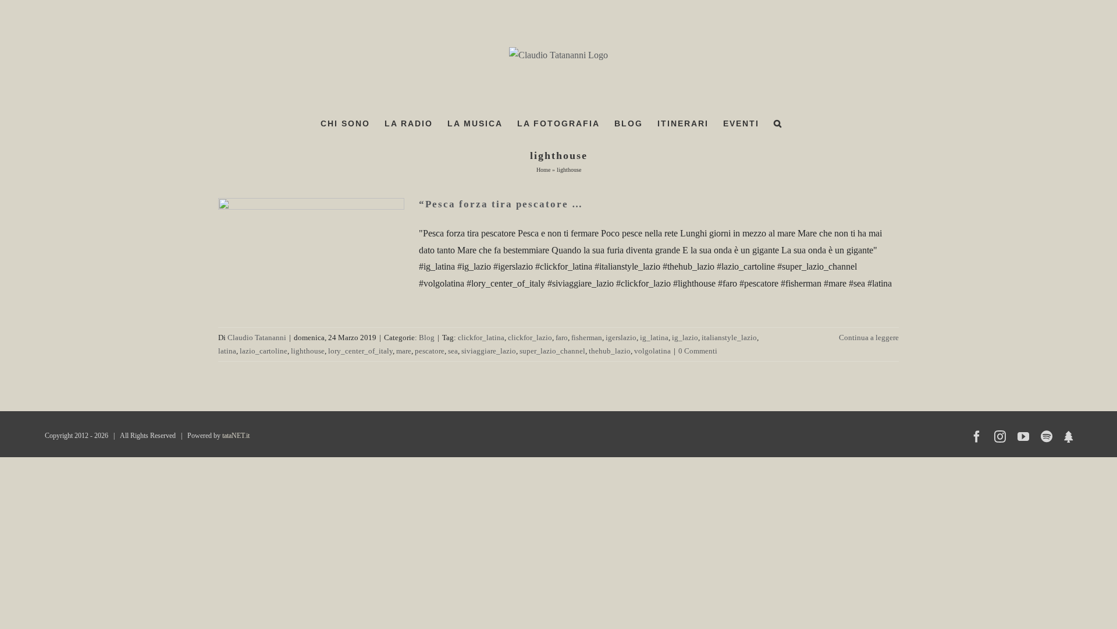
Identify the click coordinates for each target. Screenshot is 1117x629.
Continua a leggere (869, 337)
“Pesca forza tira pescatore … (501, 204)
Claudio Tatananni (256, 337)
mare (403, 351)
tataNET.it (236, 436)
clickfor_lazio (530, 337)
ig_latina (654, 337)
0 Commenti (697, 351)
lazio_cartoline (263, 351)
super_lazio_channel (552, 351)
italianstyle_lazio (729, 337)
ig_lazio (685, 337)
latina (227, 351)
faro (562, 337)
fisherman (586, 337)
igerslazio (621, 337)
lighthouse (308, 351)
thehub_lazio (610, 351)
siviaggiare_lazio (488, 351)
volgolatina (652, 351)
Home (543, 170)
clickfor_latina (481, 337)
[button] (778, 123)
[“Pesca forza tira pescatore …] (311, 257)
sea (453, 351)
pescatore (429, 351)
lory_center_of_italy (360, 351)
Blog (427, 337)
